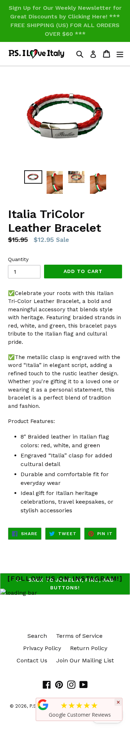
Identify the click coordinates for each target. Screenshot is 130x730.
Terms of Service (79, 635)
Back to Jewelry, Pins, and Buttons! (70, 583)
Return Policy (88, 648)
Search (37, 635)
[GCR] (42, 704)
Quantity (18, 259)
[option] (33, 177)
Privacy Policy (42, 648)
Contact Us (32, 660)
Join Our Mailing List (85, 660)
